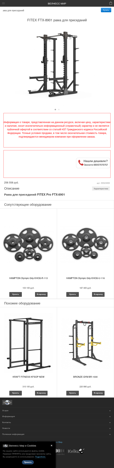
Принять (28, 462)
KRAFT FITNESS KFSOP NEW (28, 376)
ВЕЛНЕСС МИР (57, 3)
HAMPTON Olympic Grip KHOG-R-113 (28, 278)
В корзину (41, 294)
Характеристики (101, 188)
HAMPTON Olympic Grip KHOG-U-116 (85, 278)
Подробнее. (40, 456)
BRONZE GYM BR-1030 (85, 376)
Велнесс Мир (56, 441)
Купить (106, 10)
